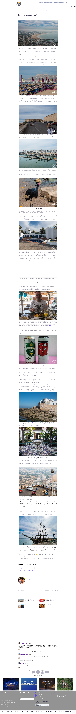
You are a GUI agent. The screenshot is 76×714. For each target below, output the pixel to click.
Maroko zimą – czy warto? (29, 600)
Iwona (28, 580)
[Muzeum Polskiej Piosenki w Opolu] (11, 684)
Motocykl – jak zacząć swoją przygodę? (7, 700)
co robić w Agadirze (30, 568)
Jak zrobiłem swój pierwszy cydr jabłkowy (7, 697)
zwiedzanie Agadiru (30, 570)
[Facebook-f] (71, 6)
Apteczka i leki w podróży (50, 600)
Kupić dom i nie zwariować (5, 706)
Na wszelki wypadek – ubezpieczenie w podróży (8, 695)
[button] (18, 10)
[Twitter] (33, 672)
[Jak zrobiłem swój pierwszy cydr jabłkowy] (47, 684)
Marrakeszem (33, 422)
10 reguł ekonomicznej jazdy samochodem (8, 702)
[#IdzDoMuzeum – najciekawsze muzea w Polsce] (29, 684)
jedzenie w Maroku (48, 568)
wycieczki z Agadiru (22, 570)
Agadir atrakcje (23, 568)
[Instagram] (74, 6)
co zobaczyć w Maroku (39, 568)
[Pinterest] (42, 672)
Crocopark (47, 372)
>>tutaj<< (50, 325)
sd (56, 568)
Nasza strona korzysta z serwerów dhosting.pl (41, 702)
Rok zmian (26, 605)
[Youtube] (73, 6)
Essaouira (36, 384)
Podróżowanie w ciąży (4, 704)
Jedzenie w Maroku (49, 605)
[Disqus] (38, 627)
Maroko (53, 568)
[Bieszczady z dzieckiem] (65, 684)
